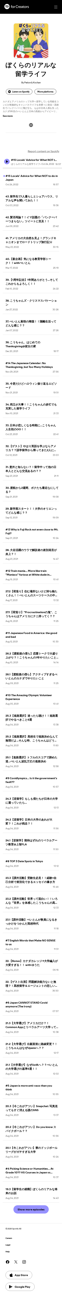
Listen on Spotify (20, 91)
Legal (8, 1245)
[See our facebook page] (8, 1262)
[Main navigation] (56, 7)
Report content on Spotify (43, 151)
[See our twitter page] (16, 1262)
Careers (9, 1238)
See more (8, 115)
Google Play (22, 1287)
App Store (21, 1275)
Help (8, 1251)
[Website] (31, 125)
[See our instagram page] (24, 1262)
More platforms (45, 91)
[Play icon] (7, 161)
